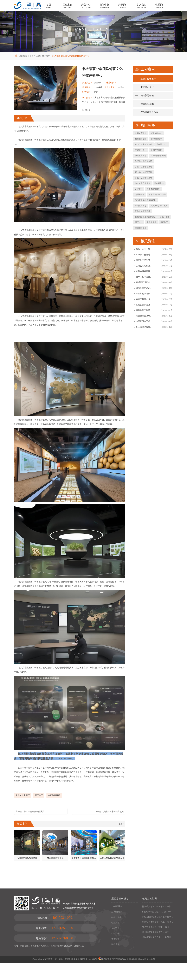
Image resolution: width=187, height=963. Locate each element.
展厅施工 (39, 795)
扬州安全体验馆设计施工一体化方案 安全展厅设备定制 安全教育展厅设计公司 (157, 922)
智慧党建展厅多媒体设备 (145, 217)
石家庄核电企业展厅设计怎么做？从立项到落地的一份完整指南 (145, 299)
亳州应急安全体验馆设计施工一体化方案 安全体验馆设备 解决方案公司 (157, 932)
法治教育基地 (147, 95)
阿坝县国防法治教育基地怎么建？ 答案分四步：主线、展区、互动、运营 (145, 288)
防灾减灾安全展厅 (142, 183)
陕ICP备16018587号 (89, 959)
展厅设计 (139, 222)
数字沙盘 (115, 939)
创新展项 (115, 923)
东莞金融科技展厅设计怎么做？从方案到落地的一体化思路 (145, 271)
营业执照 (133, 959)
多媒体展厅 (151, 222)
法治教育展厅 (140, 206)
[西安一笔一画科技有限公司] (27, 8)
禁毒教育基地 (147, 104)
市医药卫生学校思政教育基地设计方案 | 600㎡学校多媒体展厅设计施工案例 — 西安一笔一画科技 (145, 321)
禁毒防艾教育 (156, 150)
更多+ (121, 824)
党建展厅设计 (140, 150)
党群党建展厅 (156, 139)
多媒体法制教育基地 (143, 178)
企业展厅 (139, 189)
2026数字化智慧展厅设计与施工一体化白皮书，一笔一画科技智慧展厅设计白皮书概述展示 (145, 255)
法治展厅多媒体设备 (159, 206)
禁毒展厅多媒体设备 (157, 194)
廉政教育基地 (140, 155)
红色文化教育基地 (142, 211)
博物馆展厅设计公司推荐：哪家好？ (157, 906)
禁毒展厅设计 (162, 144)
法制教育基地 (140, 133)
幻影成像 (115, 933)
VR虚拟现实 (116, 906)
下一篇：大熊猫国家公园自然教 (109, 811)
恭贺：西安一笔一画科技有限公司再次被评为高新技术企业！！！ (145, 249)
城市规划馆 (159, 183)
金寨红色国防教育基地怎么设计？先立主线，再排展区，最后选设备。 (145, 294)
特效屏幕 (115, 944)
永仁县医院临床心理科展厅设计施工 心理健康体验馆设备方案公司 (157, 917)
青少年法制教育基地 (143, 172)
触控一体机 (116, 917)
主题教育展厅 (54, 795)
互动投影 (115, 928)
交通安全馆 (139, 194)
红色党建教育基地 (149, 112)
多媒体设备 (164, 217)
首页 (31, 56)
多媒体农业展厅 (22, 795)
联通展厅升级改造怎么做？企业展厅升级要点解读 (145, 282)
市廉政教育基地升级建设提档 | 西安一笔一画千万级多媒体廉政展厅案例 (145, 316)
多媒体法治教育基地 (143, 167)
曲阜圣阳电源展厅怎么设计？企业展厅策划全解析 (145, 277)
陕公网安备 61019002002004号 (114, 959)
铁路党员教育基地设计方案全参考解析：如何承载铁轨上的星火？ (145, 305)
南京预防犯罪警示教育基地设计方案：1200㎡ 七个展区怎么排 (145, 260)
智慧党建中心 (156, 133)
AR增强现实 (116, 912)
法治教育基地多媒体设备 (145, 200)
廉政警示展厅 (147, 87)
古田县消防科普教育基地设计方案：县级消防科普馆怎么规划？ (145, 266)
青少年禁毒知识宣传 (143, 144)
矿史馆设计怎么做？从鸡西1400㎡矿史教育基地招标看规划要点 (157, 912)
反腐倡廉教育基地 (158, 155)
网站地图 (141, 959)
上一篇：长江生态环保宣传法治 (30, 811)
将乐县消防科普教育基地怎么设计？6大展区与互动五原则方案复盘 (145, 310)
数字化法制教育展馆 (143, 161)
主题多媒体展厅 (43, 56)
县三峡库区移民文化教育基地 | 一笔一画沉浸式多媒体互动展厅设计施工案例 (145, 327)
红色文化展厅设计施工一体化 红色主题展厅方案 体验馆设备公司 (157, 927)
